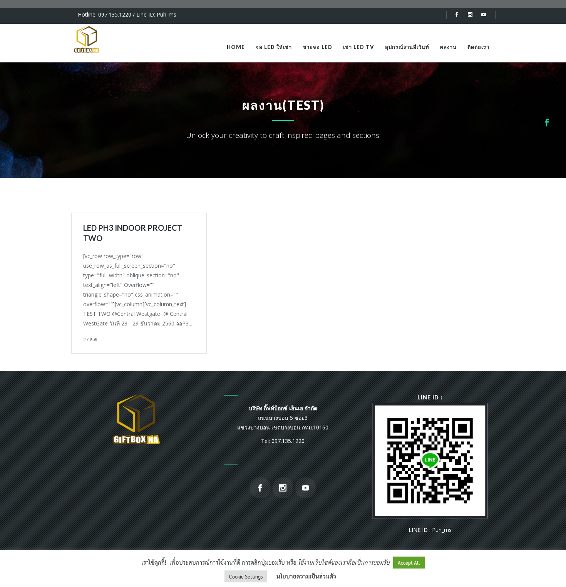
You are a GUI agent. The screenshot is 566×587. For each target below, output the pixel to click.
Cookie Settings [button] (246, 576)
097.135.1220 (114, 14)
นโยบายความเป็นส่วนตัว (306, 576)
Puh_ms (166, 14)
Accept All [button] (409, 562)
